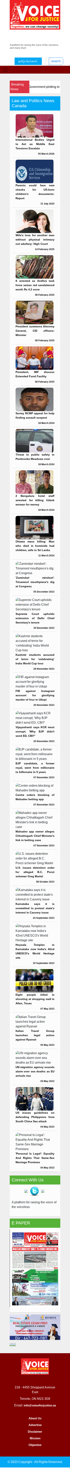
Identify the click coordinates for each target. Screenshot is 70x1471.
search (56, 61)
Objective (35, 1445)
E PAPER (21, 1223)
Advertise (35, 1425)
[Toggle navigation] (5, 70)
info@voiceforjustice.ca (40, 1405)
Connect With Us (28, 1179)
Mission (35, 1438)
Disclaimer (35, 1431)
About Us (35, 1418)
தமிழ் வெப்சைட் (28, 61)
